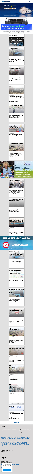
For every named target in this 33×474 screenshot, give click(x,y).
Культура (6, 438)
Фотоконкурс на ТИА (4, 444)
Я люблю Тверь (24, 442)
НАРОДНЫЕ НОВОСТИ (7, 437)
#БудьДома (23, 438)
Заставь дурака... (23, 441)
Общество (11, 437)
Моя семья (16, 444)
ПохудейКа (15, 443)
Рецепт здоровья (17, 441)
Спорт (29, 437)
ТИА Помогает (21, 444)
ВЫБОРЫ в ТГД (21, 439)
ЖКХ (12, 438)
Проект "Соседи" (11, 443)
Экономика (3, 439)
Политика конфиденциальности (14, 464)
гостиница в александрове (4, 446)
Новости (2, 437)
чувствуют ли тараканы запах (5, 447)
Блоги (24, 444)
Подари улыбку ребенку (11, 441)
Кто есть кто (27, 444)
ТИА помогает (19, 438)
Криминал (23, 437)
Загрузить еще (16, 422)
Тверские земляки (11, 439)
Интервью (15, 437)
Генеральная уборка (19, 442)
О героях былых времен (4, 443)
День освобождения (4, 442)
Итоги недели (27, 438)
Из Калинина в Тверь (4, 441)
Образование (16, 439)
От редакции (3, 445)
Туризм (27, 437)
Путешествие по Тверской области (23, 443)
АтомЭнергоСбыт (25, 439)
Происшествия (19, 437)
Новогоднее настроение (11, 444)
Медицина (14, 438)
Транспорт (9, 438)
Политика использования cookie (7, 467)
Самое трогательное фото (11, 442)
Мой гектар (2, 438)
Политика (6, 439)
